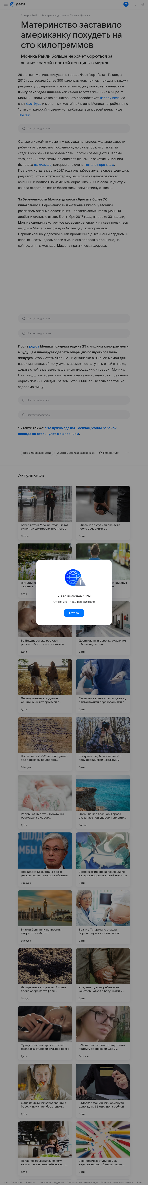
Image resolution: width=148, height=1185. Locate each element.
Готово (74, 613)
